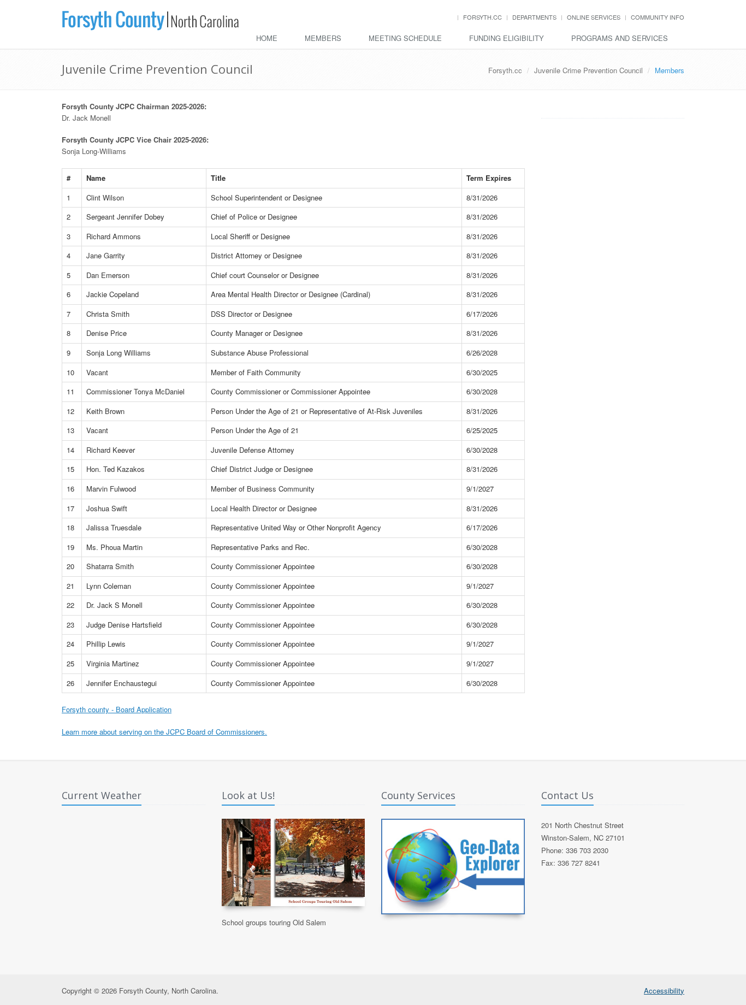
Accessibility (664, 990)
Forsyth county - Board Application (116, 709)
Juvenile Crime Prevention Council (588, 70)
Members (323, 38)
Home (266, 38)
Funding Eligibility (506, 38)
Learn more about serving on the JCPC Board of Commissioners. (164, 731)
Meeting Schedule (405, 38)
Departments (534, 17)
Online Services (593, 17)
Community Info (657, 17)
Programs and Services (619, 38)
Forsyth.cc (482, 17)
